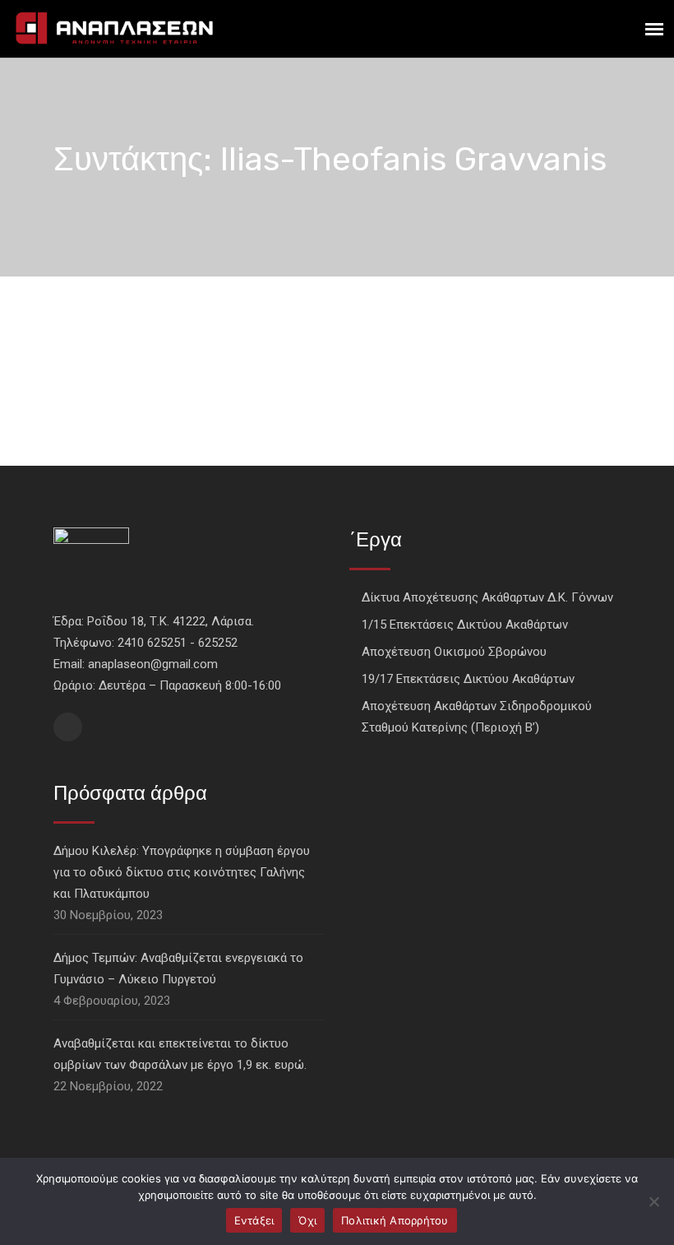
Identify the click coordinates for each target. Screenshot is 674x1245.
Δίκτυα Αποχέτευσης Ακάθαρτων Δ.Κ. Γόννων (487, 597)
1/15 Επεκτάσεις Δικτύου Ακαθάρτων (465, 624)
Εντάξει (254, 1220)
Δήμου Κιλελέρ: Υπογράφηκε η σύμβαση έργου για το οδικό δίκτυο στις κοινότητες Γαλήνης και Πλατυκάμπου (181, 872)
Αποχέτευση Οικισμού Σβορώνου (454, 651)
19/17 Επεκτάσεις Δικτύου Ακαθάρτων (468, 678)
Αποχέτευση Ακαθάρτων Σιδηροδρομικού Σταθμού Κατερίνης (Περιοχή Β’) (477, 717)
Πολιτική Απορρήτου (395, 1220)
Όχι (307, 1220)
